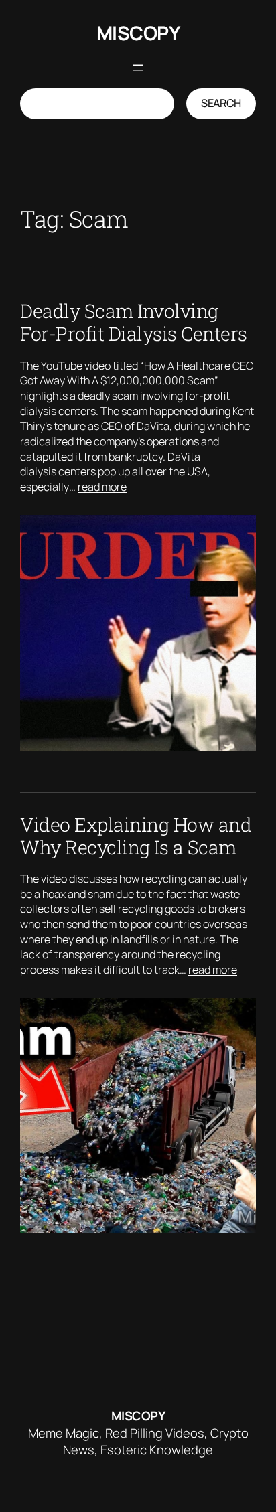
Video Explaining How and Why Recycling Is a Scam (135, 835)
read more (102, 486)
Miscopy (138, 33)
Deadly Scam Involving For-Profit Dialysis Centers (133, 322)
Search (221, 103)
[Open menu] (138, 68)
